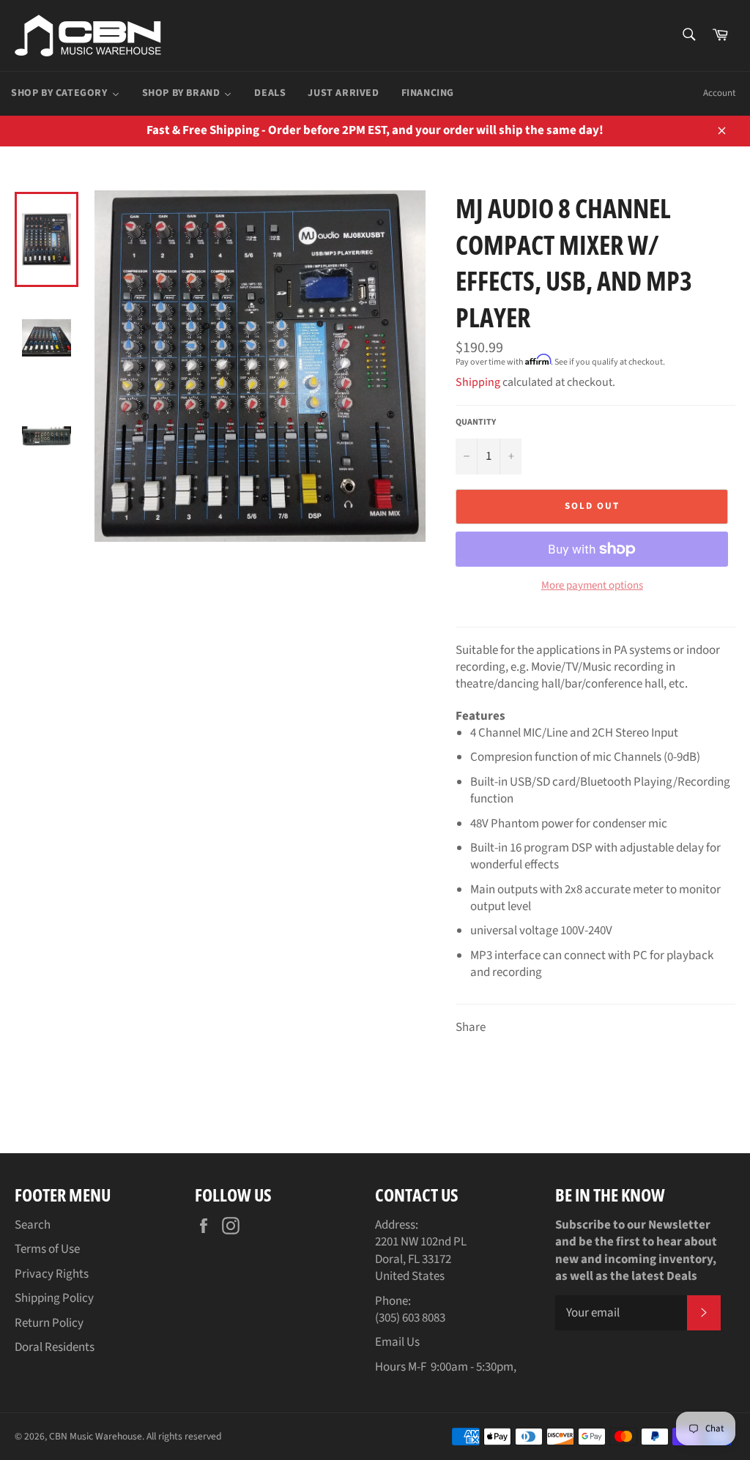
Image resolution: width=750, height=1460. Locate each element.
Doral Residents (54, 1347)
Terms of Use (47, 1249)
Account (719, 93)
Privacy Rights (52, 1274)
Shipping (478, 382)
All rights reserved (184, 1436)
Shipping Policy (54, 1298)
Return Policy (49, 1323)
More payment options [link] (592, 585)
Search (33, 1225)
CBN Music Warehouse (95, 1436)
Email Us (397, 1342)
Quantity (476, 422)
